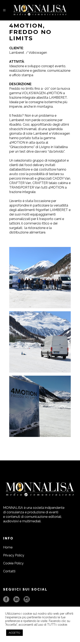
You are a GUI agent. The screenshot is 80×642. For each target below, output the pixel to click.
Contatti (9, 571)
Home (8, 547)
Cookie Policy (13, 563)
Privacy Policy (13, 555)
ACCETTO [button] (14, 632)
